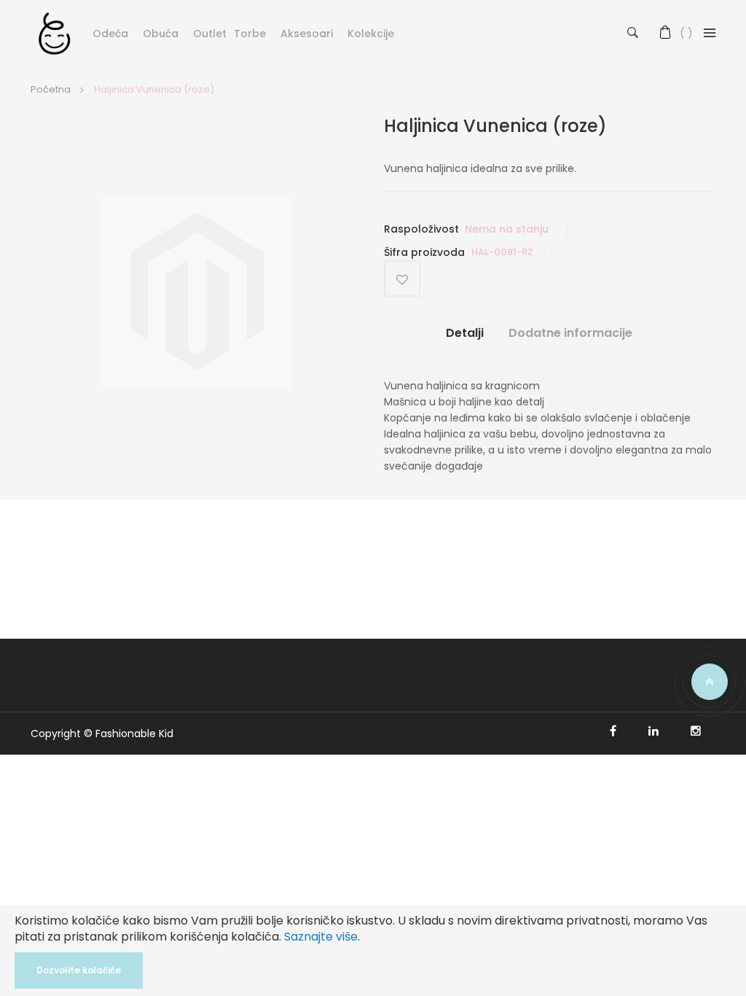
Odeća (110, 33)
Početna (51, 89)
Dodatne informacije (570, 333)
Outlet (210, 33)
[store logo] (54, 33)
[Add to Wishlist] (402, 278)
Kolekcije (371, 33)
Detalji (465, 333)
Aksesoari (306, 33)
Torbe (250, 33)
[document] (373, 951)
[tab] (465, 338)
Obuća (160, 33)
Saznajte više (321, 936)
